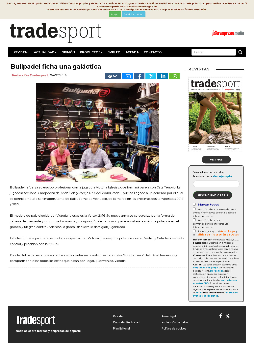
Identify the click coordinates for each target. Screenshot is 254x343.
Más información (133, 14)
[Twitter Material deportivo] (227, 316)
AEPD (198, 292)
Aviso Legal (228, 231)
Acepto (115, 14)
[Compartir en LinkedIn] (162, 76)
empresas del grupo (205, 267)
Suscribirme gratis (212, 195)
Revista (20, 52)
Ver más (216, 159)
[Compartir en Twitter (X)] (150, 76)
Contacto (153, 52)
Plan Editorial (121, 328)
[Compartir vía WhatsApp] (174, 76)
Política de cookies (174, 328)
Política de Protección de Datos (217, 234)
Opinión (68, 52)
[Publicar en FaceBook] (139, 76)
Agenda (132, 52)
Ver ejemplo (222, 176)
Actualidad (44, 52)
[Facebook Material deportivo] (220, 316)
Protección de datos (175, 322)
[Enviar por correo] (127, 76)
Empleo (114, 52)
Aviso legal (169, 316)
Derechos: (216, 270)
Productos (90, 52)
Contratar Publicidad (126, 322)
